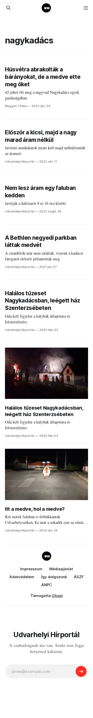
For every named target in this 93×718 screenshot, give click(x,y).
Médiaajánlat (61, 569)
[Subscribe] (81, 671)
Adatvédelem (21, 576)
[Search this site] (8, 8)
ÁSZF (79, 576)
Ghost (57, 595)
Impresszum (31, 569)
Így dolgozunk (54, 576)
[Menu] (86, 8)
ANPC (46, 584)
